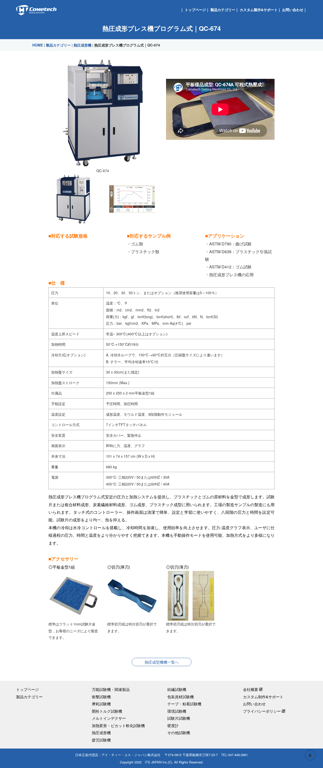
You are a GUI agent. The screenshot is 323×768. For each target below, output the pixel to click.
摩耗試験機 (101, 703)
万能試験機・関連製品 (111, 689)
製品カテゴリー (222, 9)
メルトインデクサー (109, 718)
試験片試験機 (178, 718)
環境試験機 (176, 711)
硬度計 (173, 725)
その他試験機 (178, 732)
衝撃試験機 (101, 696)
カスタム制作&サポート (263, 696)
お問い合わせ (292, 9)
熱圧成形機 (82, 45)
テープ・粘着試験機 (184, 703)
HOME (37, 45)
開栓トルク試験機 (107, 711)
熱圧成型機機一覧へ (162, 662)
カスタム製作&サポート (259, 9)
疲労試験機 (101, 739)
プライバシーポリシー (262, 711)
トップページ (195, 9)
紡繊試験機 (176, 689)
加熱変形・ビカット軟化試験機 (118, 725)
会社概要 (250, 689)
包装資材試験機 (180, 696)
